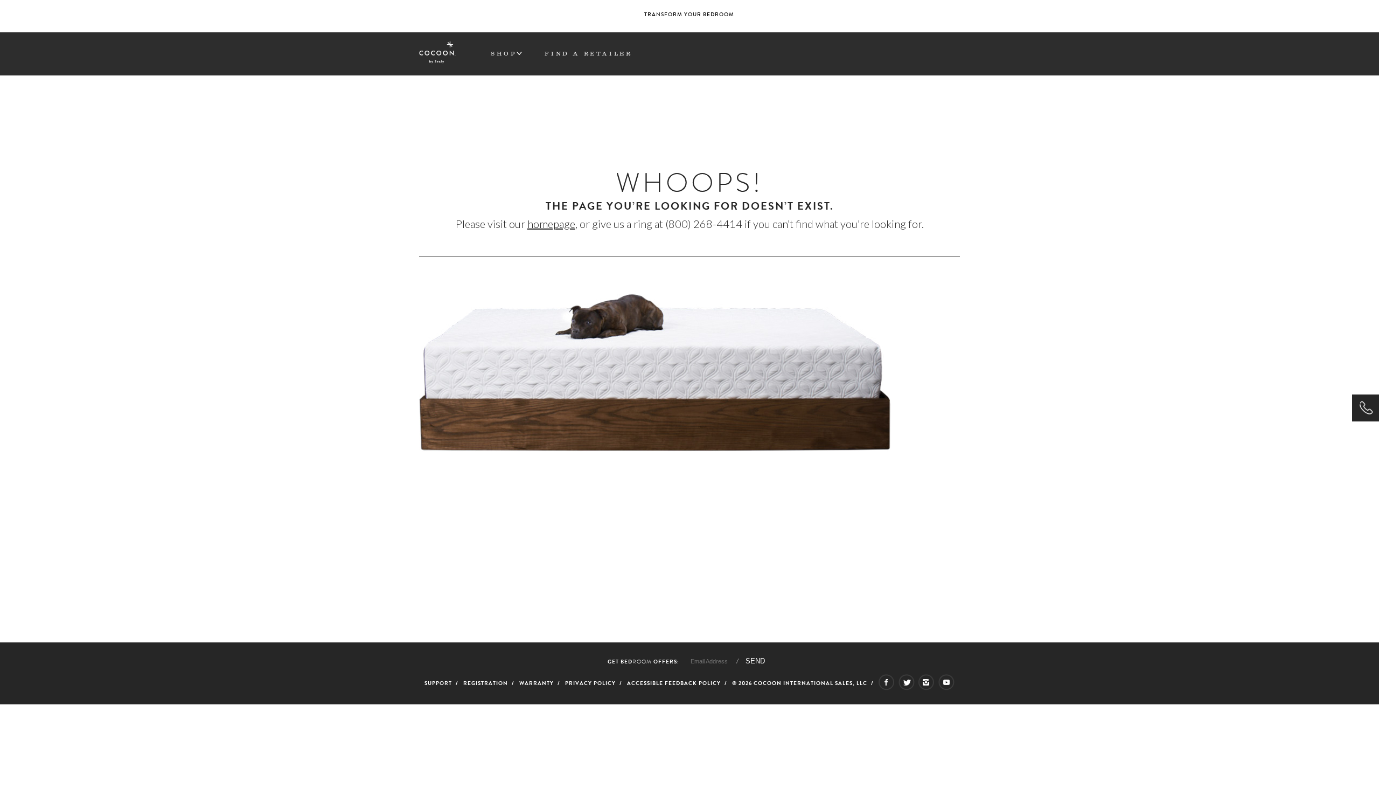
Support (438, 683)
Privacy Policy (590, 683)
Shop (504, 53)
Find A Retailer (588, 53)
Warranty (536, 683)
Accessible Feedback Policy (674, 683)
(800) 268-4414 (703, 223)
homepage (551, 223)
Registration (485, 683)
